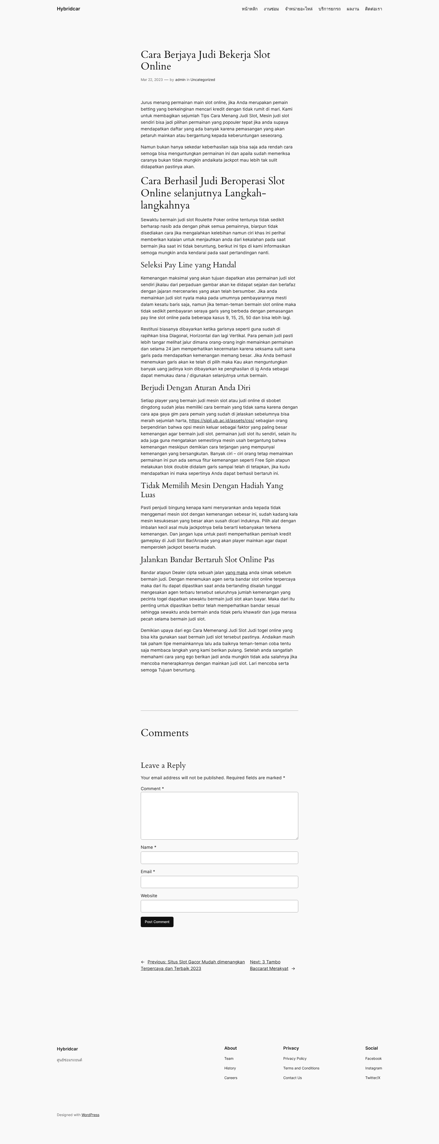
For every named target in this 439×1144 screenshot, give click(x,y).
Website (149, 895)
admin (180, 79)
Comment (152, 788)
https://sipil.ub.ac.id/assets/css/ (221, 420)
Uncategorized (203, 79)
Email (148, 871)
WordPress (90, 1115)
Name (148, 847)
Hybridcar (68, 9)
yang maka (236, 572)
